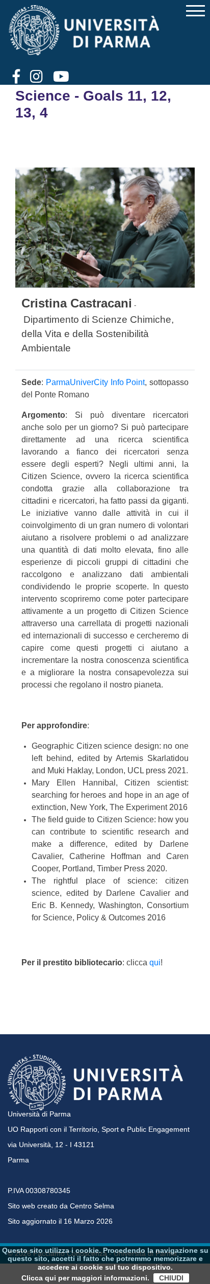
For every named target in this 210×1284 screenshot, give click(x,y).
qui (155, 962)
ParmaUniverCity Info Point (95, 382)
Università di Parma (39, 1114)
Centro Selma (92, 1206)
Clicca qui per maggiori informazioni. (85, 1278)
